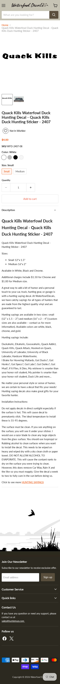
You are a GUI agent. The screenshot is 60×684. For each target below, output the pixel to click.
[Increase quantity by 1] (30, 187)
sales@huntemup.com (13, 621)
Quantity (6, 180)
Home (5, 25)
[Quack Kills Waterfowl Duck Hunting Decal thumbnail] (7, 99)
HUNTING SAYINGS (33, 482)
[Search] (53, 15)
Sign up (48, 577)
